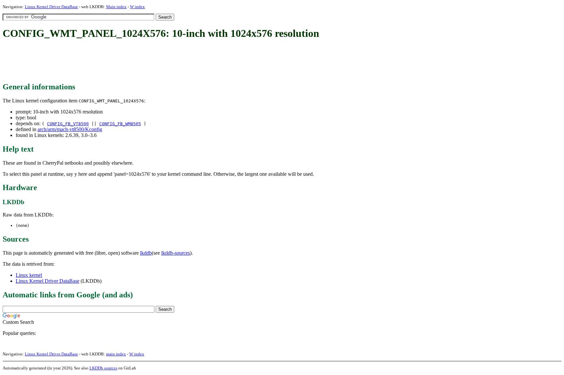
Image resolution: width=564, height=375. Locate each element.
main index (116, 354)
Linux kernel (29, 275)
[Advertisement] (121, 61)
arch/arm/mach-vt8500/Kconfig (70, 129)
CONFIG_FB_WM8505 (120, 123)
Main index (116, 6)
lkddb (146, 253)
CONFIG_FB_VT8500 (68, 123)
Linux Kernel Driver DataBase (51, 6)
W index (137, 6)
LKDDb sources (103, 368)
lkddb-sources (175, 253)
